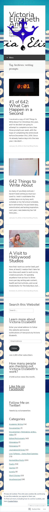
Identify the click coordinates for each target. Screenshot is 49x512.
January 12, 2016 (15, 146)
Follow (14, 348)
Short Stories (14, 476)
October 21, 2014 (15, 291)
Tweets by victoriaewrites (19, 411)
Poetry (12, 464)
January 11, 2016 (15, 218)
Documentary (14, 428)
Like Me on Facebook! (17, 387)
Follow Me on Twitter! (19, 404)
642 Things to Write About (22, 183)
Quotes (12, 468)
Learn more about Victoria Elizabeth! (22, 320)
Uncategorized (15, 479)
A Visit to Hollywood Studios (19, 257)
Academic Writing (16, 424)
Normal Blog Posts (31, 146)
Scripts (12, 472)
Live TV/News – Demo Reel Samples (23, 454)
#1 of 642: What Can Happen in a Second (20, 107)
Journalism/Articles (17, 450)
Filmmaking (13, 442)
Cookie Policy (13, 501)
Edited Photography (17, 439)
